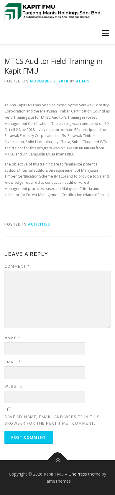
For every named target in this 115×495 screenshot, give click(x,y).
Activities (39, 224)
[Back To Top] (57, 460)
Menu (105, 33)
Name (12, 337)
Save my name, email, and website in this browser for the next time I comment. (52, 420)
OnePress (77, 474)
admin (83, 81)
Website (13, 386)
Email (12, 362)
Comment (17, 266)
